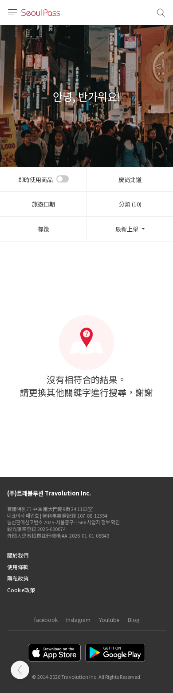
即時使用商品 (35, 179)
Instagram (78, 619)
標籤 (43, 229)
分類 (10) (130, 204)
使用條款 (17, 566)
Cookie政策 (21, 590)
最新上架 (126, 229)
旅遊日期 (43, 204)
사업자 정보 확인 (103, 522)
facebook (46, 619)
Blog (133, 619)
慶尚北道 (130, 179)
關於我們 (17, 555)
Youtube (109, 619)
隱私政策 (17, 578)
